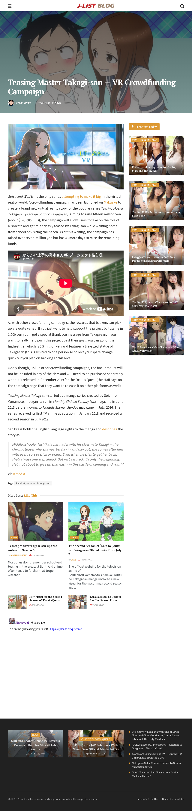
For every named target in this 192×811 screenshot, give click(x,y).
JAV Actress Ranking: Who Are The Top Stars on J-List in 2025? (154, 168)
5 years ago (38, 555)
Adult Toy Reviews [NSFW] (96, 739)
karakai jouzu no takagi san (33, 483)
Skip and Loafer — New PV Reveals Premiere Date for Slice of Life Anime (35, 745)
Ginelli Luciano (18, 555)
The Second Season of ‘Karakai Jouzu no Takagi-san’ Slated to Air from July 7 (94, 550)
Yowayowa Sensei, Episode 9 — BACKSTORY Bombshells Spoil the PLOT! (157, 755)
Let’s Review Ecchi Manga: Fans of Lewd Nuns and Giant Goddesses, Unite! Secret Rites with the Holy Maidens (156, 735)
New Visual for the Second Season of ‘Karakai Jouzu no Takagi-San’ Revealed (45, 600)
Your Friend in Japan (145, 139)
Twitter (154, 799)
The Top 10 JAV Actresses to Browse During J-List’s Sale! (156, 213)
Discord (166, 799)
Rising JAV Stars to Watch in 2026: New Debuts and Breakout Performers (153, 258)
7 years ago (44, 102)
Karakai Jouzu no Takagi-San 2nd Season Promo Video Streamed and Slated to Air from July (106, 602)
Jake (73, 559)
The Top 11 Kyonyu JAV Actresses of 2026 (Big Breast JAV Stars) (155, 303)
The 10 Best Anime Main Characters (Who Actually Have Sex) (155, 348)
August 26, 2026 (36, 753)
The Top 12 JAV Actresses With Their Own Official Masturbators (96, 747)
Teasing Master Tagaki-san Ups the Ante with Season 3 (32, 548)
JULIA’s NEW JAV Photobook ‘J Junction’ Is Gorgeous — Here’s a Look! (157, 746)
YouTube (179, 799)
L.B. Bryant (25, 102)
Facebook (141, 799)
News (58, 102)
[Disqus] (66, 663)
